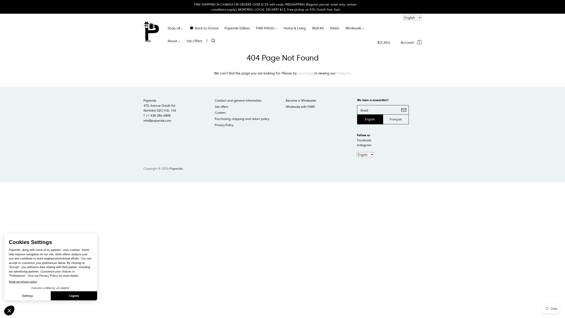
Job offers (221, 107)
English (370, 119)
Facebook (364, 140)
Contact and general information (238, 100)
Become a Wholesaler (301, 100)
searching (305, 73)
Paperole (176, 168)
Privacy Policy (224, 125)
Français (396, 119)
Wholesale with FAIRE (300, 107)
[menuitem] (175, 27)
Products (343, 73)
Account (407, 42)
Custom (220, 113)
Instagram (364, 145)
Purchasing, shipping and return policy (242, 119)
